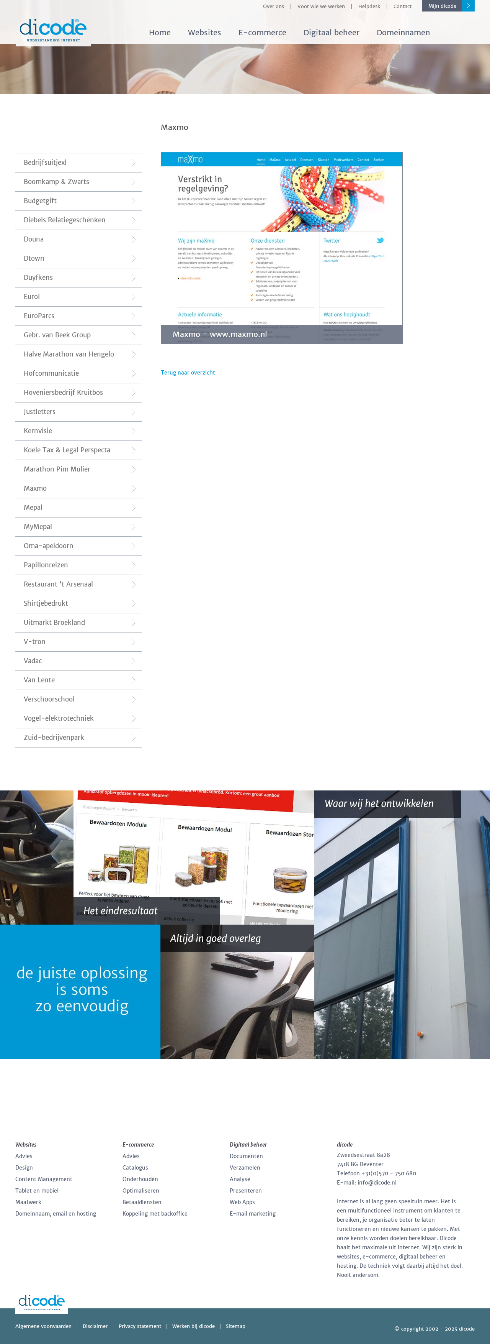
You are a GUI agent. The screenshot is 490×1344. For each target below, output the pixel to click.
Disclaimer (95, 1326)
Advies (24, 1156)
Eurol (32, 296)
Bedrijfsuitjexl (45, 162)
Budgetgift (40, 201)
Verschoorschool (49, 699)
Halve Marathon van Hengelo (69, 354)
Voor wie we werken (321, 6)
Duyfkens (38, 277)
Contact (403, 6)
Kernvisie (38, 431)
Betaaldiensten (142, 1202)
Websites (204, 32)
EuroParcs (39, 316)
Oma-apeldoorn (49, 546)
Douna (34, 239)
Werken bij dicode (193, 1326)
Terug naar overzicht (188, 372)
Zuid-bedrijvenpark (54, 737)
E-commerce (262, 32)
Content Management (43, 1179)
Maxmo (35, 488)
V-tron (35, 641)
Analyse (240, 1179)
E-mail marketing (253, 1213)
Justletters (40, 411)
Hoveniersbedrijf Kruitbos (63, 392)
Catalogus (135, 1167)
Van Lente (39, 680)
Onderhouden (140, 1179)
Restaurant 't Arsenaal (58, 584)
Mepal (33, 507)
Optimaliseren (140, 1190)
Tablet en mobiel (37, 1190)
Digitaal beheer (331, 32)
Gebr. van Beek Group (57, 335)
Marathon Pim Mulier (57, 469)
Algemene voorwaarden (43, 1326)
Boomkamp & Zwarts (56, 181)
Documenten (246, 1156)
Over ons (273, 6)
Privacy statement (140, 1326)
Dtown (34, 258)
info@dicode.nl (377, 1182)
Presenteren (246, 1190)
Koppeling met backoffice (155, 1213)
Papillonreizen (46, 565)
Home (160, 32)
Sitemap (235, 1326)
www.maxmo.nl (238, 334)
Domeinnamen (403, 32)
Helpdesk (369, 6)
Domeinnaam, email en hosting (55, 1213)
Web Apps (242, 1202)
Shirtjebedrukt (46, 603)
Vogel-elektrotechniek (59, 718)
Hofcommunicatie (51, 373)
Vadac (33, 661)
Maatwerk (28, 1202)
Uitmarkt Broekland (54, 622)
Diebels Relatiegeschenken (65, 220)
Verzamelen (245, 1167)
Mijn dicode (442, 6)
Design (24, 1167)
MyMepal (38, 526)
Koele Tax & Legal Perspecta (67, 450)
